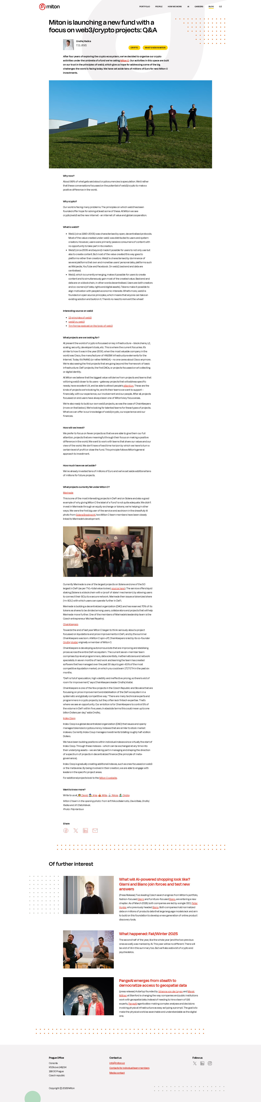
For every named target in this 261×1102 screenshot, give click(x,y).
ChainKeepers (70, 624)
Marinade (68, 493)
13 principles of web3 (80, 317)
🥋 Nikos (113, 795)
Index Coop (69, 718)
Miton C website (108, 778)
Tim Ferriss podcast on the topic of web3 (91, 326)
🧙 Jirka (93, 795)
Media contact (117, 1073)
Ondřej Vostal (70, 642)
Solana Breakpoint (85, 515)
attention (128, 386)
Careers (199, 6)
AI (188, 6)
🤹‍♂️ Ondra (124, 795)
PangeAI (132, 1003)
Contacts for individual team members (129, 1068)
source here (118, 588)
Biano (172, 899)
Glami (141, 899)
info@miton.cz (117, 1063)
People (158, 6)
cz (220, 6)
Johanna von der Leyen (170, 991)
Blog (211, 6)
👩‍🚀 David (82, 795)
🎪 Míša (102, 795)
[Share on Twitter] (75, 831)
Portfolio (144, 6)
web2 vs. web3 (77, 322)
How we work (175, 6)
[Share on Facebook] (66, 831)
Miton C (124, 60)
